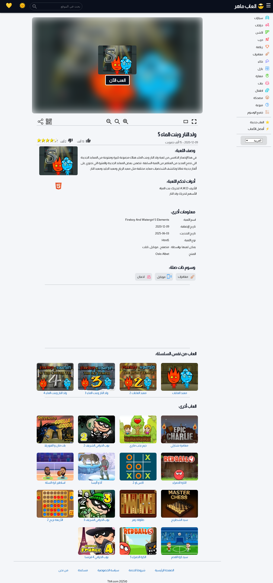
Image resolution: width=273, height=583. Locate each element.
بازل (260, 68)
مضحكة (258, 98)
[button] (117, 65)
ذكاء (260, 61)
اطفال (259, 90)
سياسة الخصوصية (108, 570)
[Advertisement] (117, 317)
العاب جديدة (257, 122)
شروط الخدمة (137, 570)
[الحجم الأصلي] (117, 121)
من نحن (63, 570)
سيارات (258, 18)
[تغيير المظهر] (22, 5)
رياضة (259, 47)
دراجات (259, 25)
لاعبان (141, 276)
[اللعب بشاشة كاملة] (194, 121)
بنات (260, 83)
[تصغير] (109, 121)
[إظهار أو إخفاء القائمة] (186, 125)
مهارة (259, 76)
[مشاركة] (40, 121)
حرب (260, 39)
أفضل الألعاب (256, 129)
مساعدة (83, 570)
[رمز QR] (49, 121)
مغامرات (258, 54)
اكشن (259, 32)
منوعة (259, 105)
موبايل (161, 276)
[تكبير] (125, 121)
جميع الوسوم (255, 112)
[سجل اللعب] (9, 5)
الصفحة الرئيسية (164, 570)
